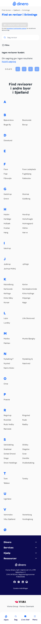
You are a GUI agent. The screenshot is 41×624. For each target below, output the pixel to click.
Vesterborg (27, 515)
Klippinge (26, 298)
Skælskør (8, 449)
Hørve (25, 232)
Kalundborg (8, 284)
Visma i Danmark (26, 606)
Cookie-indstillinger (20, 588)
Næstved (26, 363)
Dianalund (8, 140)
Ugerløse (7, 499)
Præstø (7, 399)
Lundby (7, 323)
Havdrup (26, 214)
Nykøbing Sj (27, 359)
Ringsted (26, 415)
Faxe (6, 169)
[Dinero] (1, 613)
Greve (6, 199)
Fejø (5, 174)
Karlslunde (8, 289)
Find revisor (6, 10)
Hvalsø (7, 228)
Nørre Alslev (9, 368)
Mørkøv (7, 343)
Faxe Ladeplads (29, 169)
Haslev (6, 214)
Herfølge (7, 219)
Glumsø (25, 194)
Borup (25, 124)
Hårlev (25, 228)
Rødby (25, 424)
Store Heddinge (10, 463)
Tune (6, 478)
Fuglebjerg (26, 174)
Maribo (7, 338)
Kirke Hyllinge (28, 293)
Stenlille (25, 458)
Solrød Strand (9, 454)
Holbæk (7, 223)
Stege (6, 458)
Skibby (25, 445)
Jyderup (7, 264)
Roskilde (7, 420)
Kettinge (7, 293)
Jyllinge (25, 264)
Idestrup (7, 248)
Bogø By (7, 124)
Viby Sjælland (9, 519)
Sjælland (16, 10)
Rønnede (7, 429)
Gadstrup (8, 194)
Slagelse (25, 449)
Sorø (24, 454)
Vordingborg (27, 519)
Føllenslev (26, 178)
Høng (6, 232)
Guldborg (26, 199)
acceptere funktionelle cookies (16, 28)
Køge (24, 302)
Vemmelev (8, 515)
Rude (24, 420)
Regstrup (7, 415)
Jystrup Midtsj (10, 268)
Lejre (6, 318)
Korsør (6, 302)
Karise (25, 284)
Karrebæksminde (29, 289)
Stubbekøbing (28, 463)
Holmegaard (27, 223)
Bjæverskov (9, 120)
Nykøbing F (9, 359)
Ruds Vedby (9, 424)
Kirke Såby (8, 298)
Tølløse (7, 483)
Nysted (7, 363)
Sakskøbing (9, 445)
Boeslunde (26, 120)
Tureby (25, 478)
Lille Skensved (28, 318)
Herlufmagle (27, 219)
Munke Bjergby (28, 338)
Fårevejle (8, 178)
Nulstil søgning (9, 61)
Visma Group (12, 606)
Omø (6, 384)
